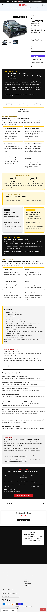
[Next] (26, 42)
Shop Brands (13, 7)
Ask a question (8, 503)
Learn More (42, 30)
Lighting (38, 7)
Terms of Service (5, 576)
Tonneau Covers (27, 7)
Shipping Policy (5, 572)
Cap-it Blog (26, 581)
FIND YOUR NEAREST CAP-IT (23, 495)
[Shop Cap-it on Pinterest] (9, 600)
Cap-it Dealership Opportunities (30, 574)
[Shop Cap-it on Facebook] (5, 600)
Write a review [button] (23, 520)
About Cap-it (26, 579)
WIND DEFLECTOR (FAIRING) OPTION (36, 40)
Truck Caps (19, 7)
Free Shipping (34, 32)
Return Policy (5, 574)
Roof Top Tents (13, 8)
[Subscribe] (18, 596)
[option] (23, 1)
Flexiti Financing (27, 583)
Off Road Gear (21, 8)
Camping (34, 7)
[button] (9, 610)
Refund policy (5, 579)
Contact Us (26, 585)
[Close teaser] (17, 608)
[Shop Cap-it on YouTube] (7, 600)
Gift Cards (26, 576)
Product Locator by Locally (37, 62)
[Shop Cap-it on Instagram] (3, 600)
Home (7, 7)
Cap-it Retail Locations (29, 572)
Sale (36, 8)
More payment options (38, 59)
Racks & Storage (30, 8)
